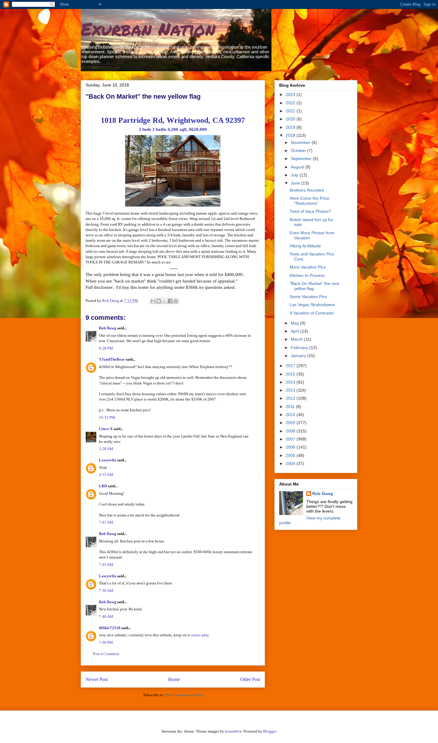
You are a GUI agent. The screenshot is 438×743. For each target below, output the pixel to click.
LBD (103, 486)
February (300, 347)
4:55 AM (106, 474)
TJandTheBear (112, 359)
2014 (291, 382)
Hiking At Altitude (305, 245)
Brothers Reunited (307, 190)
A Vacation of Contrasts (311, 313)
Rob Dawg (107, 328)
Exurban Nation (148, 28)
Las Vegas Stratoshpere (312, 304)
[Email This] (153, 301)
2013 (291, 390)
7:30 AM (106, 590)
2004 (291, 463)
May (295, 323)
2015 (291, 374)
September (302, 158)
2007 (291, 439)
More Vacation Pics (308, 267)
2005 (291, 455)
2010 (291, 414)
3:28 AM (106, 448)
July (295, 175)
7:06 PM (106, 642)
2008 (291, 431)
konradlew (233, 731)
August (298, 167)
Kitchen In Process (307, 275)
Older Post (250, 679)
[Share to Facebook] (170, 301)
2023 (291, 94)
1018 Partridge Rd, (173, 120)
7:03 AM (106, 564)
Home (174, 679)
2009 (291, 422)
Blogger (269, 731)
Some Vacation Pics (308, 296)
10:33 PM (107, 417)
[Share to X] (164, 301)
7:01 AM (106, 522)
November (301, 142)
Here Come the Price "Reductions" (309, 201)
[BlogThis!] (159, 301)
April (295, 331)
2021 (291, 110)
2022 (291, 102)
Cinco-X (106, 428)
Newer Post (97, 679)
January (299, 355)
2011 (291, 406)
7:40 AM (106, 616)
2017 (291, 365)
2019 (291, 127)
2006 (291, 447)
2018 (291, 135)
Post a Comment (106, 654)
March (297, 339)
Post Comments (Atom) (184, 695)
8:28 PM (106, 348)
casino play (200, 635)
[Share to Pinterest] (176, 301)
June (296, 183)
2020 (291, 119)
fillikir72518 (109, 628)
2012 (291, 398)
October (299, 150)
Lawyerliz (107, 460)
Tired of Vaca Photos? (310, 211)
